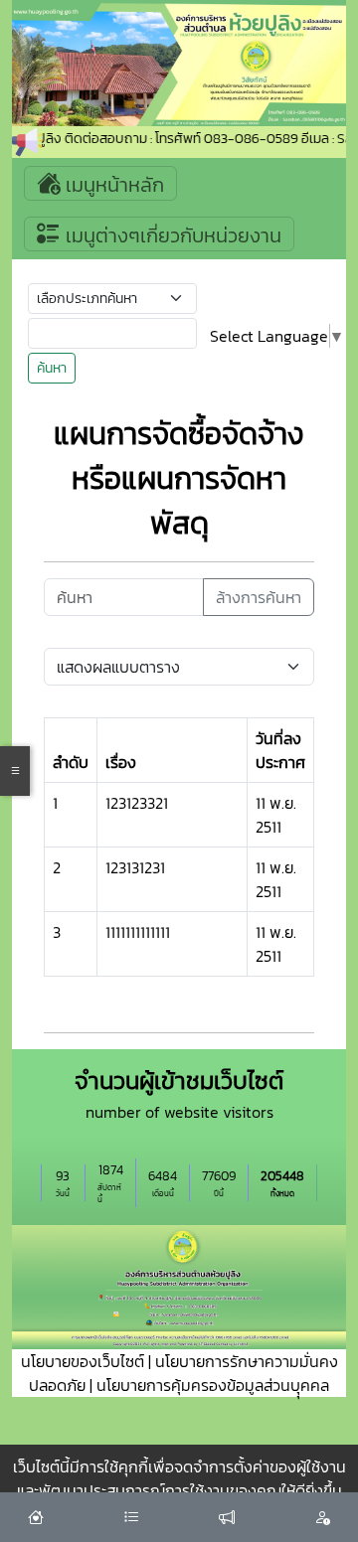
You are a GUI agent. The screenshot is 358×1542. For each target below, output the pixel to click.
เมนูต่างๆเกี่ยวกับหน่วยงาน (171, 235)
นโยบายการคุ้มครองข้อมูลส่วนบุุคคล (212, 1385)
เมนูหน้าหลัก (112, 185)
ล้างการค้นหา (258, 597)
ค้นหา (52, 368)
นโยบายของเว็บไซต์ (82, 1361)
